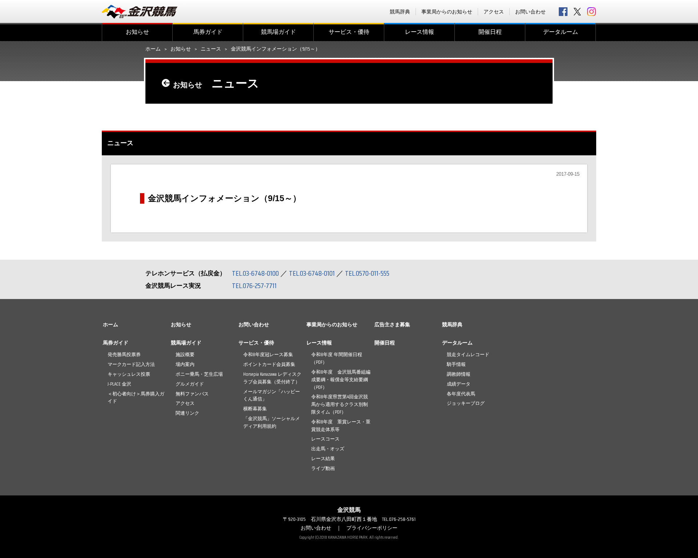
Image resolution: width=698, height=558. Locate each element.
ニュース (211, 49)
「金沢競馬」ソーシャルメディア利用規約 (271, 422)
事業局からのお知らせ (446, 11)
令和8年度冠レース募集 (268, 354)
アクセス (494, 11)
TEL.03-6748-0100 (255, 273)
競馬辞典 (400, 11)
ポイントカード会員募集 (269, 364)
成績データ (458, 384)
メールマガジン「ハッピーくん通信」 (271, 395)
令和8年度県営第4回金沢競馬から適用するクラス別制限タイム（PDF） (339, 404)
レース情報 (419, 31)
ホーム (153, 49)
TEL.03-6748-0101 (312, 273)
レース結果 (323, 458)
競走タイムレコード (468, 354)
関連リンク (187, 413)
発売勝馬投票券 (124, 354)
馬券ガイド (207, 31)
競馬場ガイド (278, 31)
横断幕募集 (255, 408)
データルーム (560, 31)
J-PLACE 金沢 (119, 384)
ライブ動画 (323, 468)
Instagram (591, 11)
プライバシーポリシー (371, 528)
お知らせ (137, 31)
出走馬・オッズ (327, 449)
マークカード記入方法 (131, 364)
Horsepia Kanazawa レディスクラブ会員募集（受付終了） (272, 378)
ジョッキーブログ (466, 403)
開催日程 (490, 31)
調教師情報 (458, 374)
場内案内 (185, 364)
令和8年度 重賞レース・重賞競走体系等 (340, 425)
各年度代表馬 (461, 394)
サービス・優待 (349, 31)
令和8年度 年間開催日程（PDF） (336, 358)
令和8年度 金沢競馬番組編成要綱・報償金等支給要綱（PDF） (340, 379)
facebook (563, 11)
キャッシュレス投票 (129, 374)
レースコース (325, 439)
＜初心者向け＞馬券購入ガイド (136, 397)
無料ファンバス (192, 394)
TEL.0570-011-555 (367, 273)
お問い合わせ (530, 11)
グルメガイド (190, 384)
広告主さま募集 (392, 324)
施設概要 (185, 354)
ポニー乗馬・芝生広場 (199, 374)
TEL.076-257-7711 (254, 285)
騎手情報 (456, 364)
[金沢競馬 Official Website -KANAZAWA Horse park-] (140, 12)
